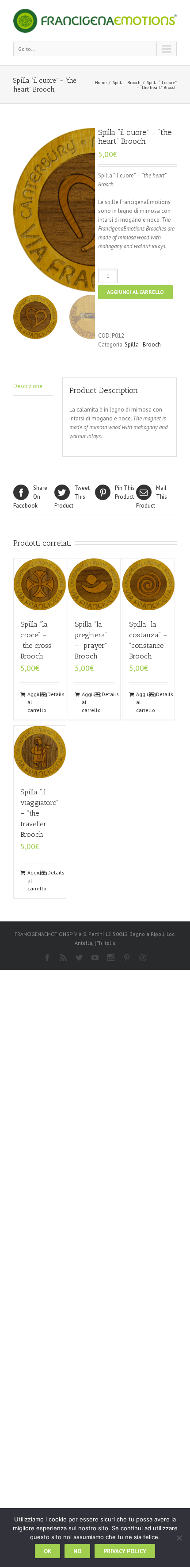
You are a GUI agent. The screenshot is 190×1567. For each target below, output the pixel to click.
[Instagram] (110, 957)
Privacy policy (124, 1551)
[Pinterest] (126, 957)
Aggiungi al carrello (135, 292)
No (77, 1551)
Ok (47, 1551)
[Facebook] (47, 957)
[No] (179, 1537)
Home (100, 82)
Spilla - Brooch (127, 82)
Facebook (30, 496)
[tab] (33, 386)
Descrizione (27, 386)
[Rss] (63, 957)
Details (53, 694)
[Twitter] (79, 957)
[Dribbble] (142, 957)
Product (72, 496)
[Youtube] (95, 957)
